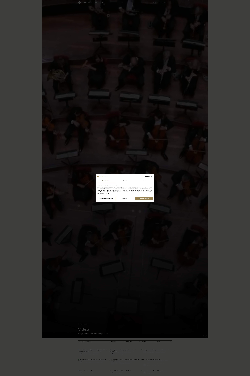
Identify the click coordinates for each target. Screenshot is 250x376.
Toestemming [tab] (105, 180)
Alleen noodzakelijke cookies (106, 198)
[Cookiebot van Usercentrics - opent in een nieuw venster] (147, 176)
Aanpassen (124, 198)
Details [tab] (125, 180)
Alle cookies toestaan (144, 198)
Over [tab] (144, 180)
